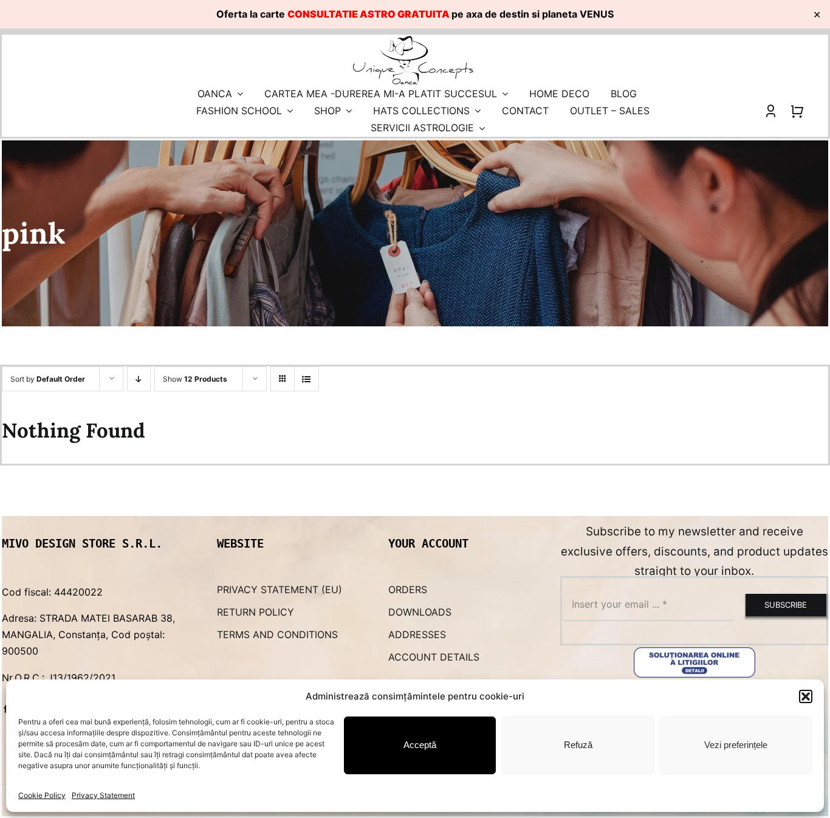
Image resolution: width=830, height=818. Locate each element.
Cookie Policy (42, 795)
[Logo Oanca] (413, 39)
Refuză (578, 745)
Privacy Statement (103, 795)
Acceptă (419, 745)
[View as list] (306, 379)
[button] (806, 696)
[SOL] (694, 652)
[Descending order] (139, 378)
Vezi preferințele (735, 745)
